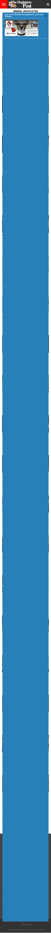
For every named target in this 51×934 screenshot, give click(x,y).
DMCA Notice (10, 921)
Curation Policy (24, 921)
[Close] (45, 15)
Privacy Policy (40, 921)
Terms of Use (27, 925)
